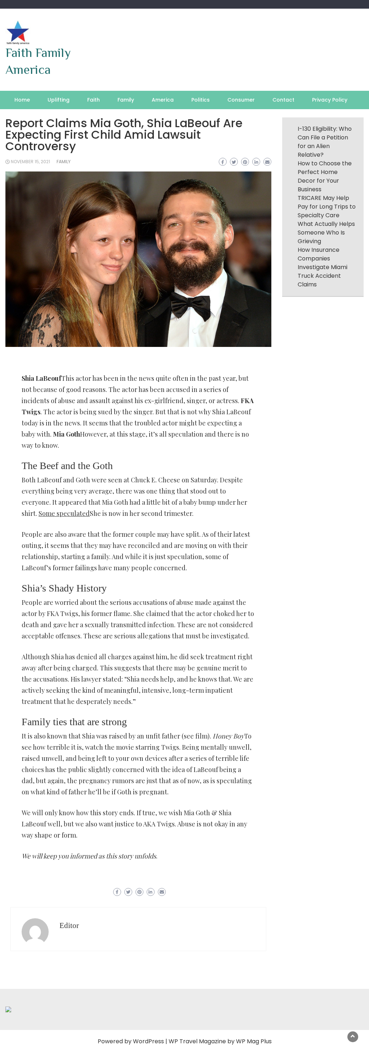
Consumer (241, 99)
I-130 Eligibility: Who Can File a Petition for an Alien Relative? (325, 142)
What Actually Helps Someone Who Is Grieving (326, 232)
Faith (93, 99)
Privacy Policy (329, 99)
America (163, 99)
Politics (200, 99)
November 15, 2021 (30, 162)
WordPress (148, 1041)
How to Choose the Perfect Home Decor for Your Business (325, 176)
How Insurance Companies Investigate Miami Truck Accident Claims (322, 267)
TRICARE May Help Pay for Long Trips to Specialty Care (327, 206)
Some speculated (64, 513)
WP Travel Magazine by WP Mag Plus (220, 1041)
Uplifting (59, 99)
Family (125, 99)
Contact (283, 99)
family (64, 162)
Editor (69, 925)
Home (22, 99)
